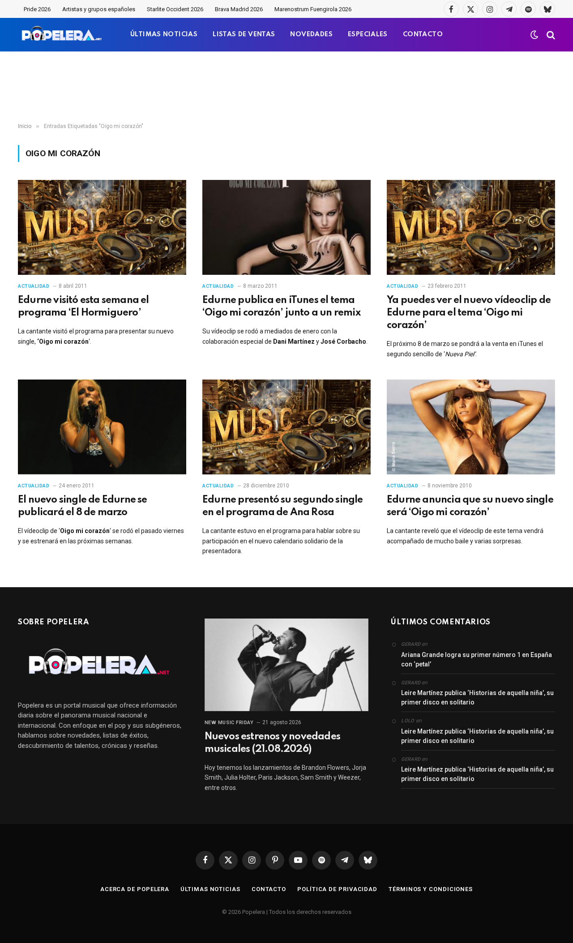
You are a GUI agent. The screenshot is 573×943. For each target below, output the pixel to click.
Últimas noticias (210, 889)
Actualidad (34, 286)
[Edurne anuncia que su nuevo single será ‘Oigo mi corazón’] (471, 427)
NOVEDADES (311, 34)
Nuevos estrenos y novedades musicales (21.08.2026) (272, 743)
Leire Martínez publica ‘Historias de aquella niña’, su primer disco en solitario (477, 697)
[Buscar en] (550, 35)
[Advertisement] (286, 87)
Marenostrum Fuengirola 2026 (312, 9)
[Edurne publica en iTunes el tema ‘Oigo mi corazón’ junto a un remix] (286, 227)
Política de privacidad (337, 889)
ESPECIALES (368, 34)
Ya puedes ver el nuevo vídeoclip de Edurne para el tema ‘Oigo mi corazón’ (469, 312)
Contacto (269, 889)
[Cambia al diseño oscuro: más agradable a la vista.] (534, 34)
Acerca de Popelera (134, 889)
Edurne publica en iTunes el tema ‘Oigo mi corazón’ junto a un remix (281, 306)
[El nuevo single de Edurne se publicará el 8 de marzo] (102, 427)
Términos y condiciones (431, 889)
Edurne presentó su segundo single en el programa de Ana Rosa (282, 506)
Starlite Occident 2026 (175, 9)
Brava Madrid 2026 (239, 9)
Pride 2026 (37, 9)
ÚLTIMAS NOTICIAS (163, 34)
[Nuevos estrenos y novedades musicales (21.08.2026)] (287, 665)
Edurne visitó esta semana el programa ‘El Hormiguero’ (83, 306)
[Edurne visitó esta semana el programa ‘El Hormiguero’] (102, 227)
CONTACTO (423, 34)
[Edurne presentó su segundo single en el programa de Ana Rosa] (286, 427)
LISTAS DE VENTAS (244, 34)
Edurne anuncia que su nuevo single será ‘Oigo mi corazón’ (470, 506)
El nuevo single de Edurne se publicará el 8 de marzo (82, 506)
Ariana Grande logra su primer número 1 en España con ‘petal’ (476, 659)
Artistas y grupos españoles (98, 9)
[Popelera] (62, 34)
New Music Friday (229, 722)
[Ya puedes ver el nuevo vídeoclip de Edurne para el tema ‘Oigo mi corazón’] (471, 227)
